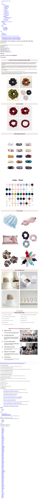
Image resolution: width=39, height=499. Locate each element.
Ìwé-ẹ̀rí (4, 23)
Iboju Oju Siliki (7, 5)
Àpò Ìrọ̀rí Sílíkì (7, 12)
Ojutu (2, 26)
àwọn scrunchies (5, 16)
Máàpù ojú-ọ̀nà (7, 418)
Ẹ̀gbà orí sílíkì (6, 19)
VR (2, 25)
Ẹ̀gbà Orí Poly (6, 20)
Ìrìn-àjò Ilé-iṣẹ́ (5, 24)
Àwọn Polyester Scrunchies (8, 17)
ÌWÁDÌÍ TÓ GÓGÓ (16, 418)
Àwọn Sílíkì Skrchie (4, 34)
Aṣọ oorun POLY (7, 14)
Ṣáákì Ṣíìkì (6, 10)
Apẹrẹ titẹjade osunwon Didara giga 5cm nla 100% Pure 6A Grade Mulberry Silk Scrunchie (13, 363)
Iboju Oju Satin (7, 6)
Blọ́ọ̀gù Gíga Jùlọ (11, 418)
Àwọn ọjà (3, 4)
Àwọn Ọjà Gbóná (2, 418)
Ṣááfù (4, 9)
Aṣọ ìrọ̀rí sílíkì (5, 27)
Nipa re (3, 22)
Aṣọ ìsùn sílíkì (6, 15)
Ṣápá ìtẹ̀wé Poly (7, 11)
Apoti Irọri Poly (7, 13)
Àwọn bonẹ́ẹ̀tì (5, 7)
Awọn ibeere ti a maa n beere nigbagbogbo (7, 21)
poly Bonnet (6, 8)
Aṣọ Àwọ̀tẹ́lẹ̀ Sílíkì (5, 28)
